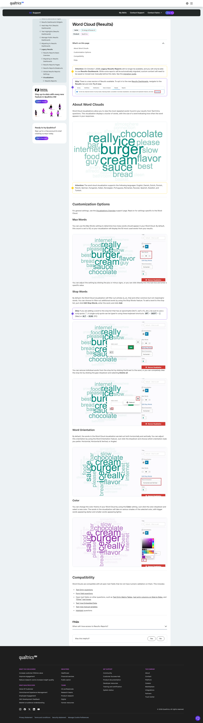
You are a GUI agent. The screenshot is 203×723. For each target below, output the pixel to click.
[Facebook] (25, 709)
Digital (63, 699)
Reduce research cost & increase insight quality (36, 680)
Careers (148, 683)
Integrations (149, 690)
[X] (29, 709)
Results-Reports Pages (51, 65)
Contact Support (137, 13)
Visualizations (48, 77)
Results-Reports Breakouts (53, 68)
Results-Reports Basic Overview (51, 54)
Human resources (67, 703)
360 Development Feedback (29, 699)
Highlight (79, 611)
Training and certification (112, 687)
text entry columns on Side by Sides (148, 597)
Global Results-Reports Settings (51, 73)
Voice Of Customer (26, 689)
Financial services (67, 676)
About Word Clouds (81, 48)
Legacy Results (47, 49)
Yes (151, 639)
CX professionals (67, 689)
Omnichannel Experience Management (33, 692)
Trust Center (149, 697)
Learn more (41, 102)
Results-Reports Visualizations (51, 82)
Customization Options (82, 52)
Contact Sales (154, 13)
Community (107, 673)
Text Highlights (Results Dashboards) (50, 33)
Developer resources (110, 683)
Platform (148, 680)
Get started (42, 138)
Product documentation (112, 680)
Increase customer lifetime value (31, 673)
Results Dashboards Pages (51, 19)
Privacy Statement (26, 717)
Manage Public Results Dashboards (50, 39)
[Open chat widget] (197, 718)
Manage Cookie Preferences (78, 717)
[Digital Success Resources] (187, 3)
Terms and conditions (42, 717)
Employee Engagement (27, 696)
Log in (169, 13)
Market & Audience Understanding (31, 703)
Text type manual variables (87, 607)
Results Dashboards (140, 81)
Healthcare (65, 673)
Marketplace (149, 687)
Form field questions (84, 594)
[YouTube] (39, 709)
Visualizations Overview (106, 211)
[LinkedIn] (34, 709)
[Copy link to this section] (71, 105)
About (147, 673)
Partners (148, 693)
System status (108, 690)
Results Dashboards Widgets (52, 22)
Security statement (59, 717)
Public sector (66, 680)
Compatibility (79, 56)
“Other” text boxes (83, 599)
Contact (148, 676)
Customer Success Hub (111, 676)
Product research (67, 696)
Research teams (67, 692)
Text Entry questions (84, 590)
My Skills (123, 13)
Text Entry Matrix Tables (122, 597)
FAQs (75, 60)
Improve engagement (27, 676)
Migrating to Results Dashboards (49, 45)
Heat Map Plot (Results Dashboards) (50, 27)
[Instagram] (20, 709)
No (160, 639)
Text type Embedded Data (86, 603)
